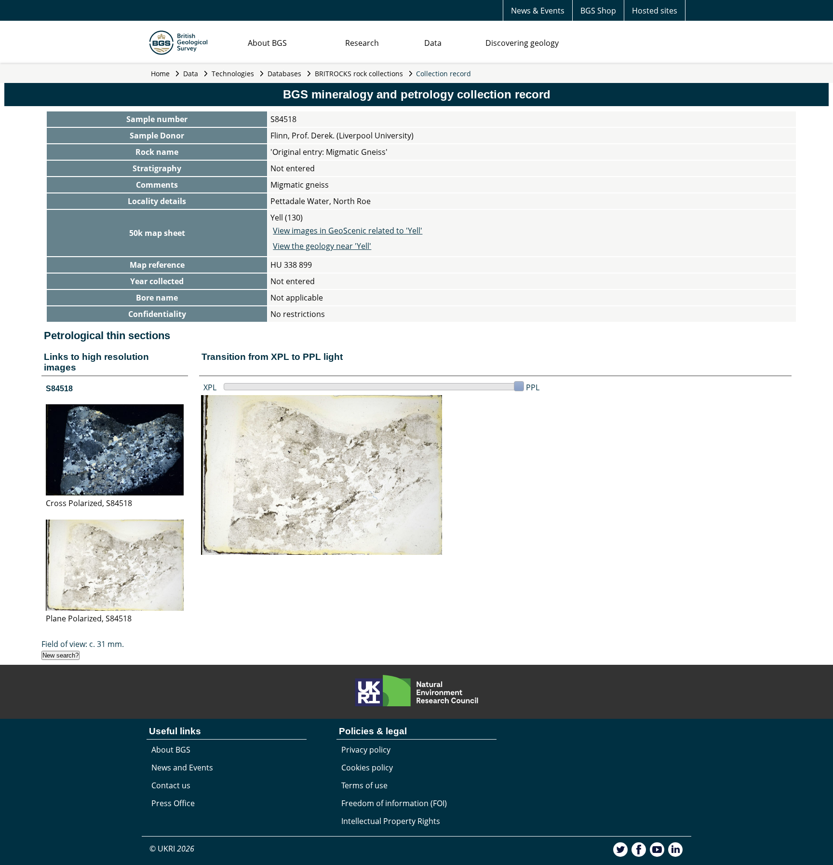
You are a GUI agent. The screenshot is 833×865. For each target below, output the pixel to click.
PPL (532, 387)
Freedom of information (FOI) (394, 803)
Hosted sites (654, 10)
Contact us (170, 785)
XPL (209, 387)
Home (160, 73)
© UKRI (171, 848)
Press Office (173, 803)
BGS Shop (598, 10)
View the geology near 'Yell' (322, 246)
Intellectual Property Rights (390, 821)
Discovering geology (522, 43)
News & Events (537, 10)
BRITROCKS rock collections (359, 73)
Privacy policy (365, 749)
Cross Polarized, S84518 (89, 503)
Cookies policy (367, 767)
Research (362, 43)
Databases (284, 73)
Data (433, 43)
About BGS (267, 43)
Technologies (233, 73)
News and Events (182, 767)
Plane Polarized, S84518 (89, 618)
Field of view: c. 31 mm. (82, 644)
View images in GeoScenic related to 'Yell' (347, 230)
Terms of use (364, 785)
